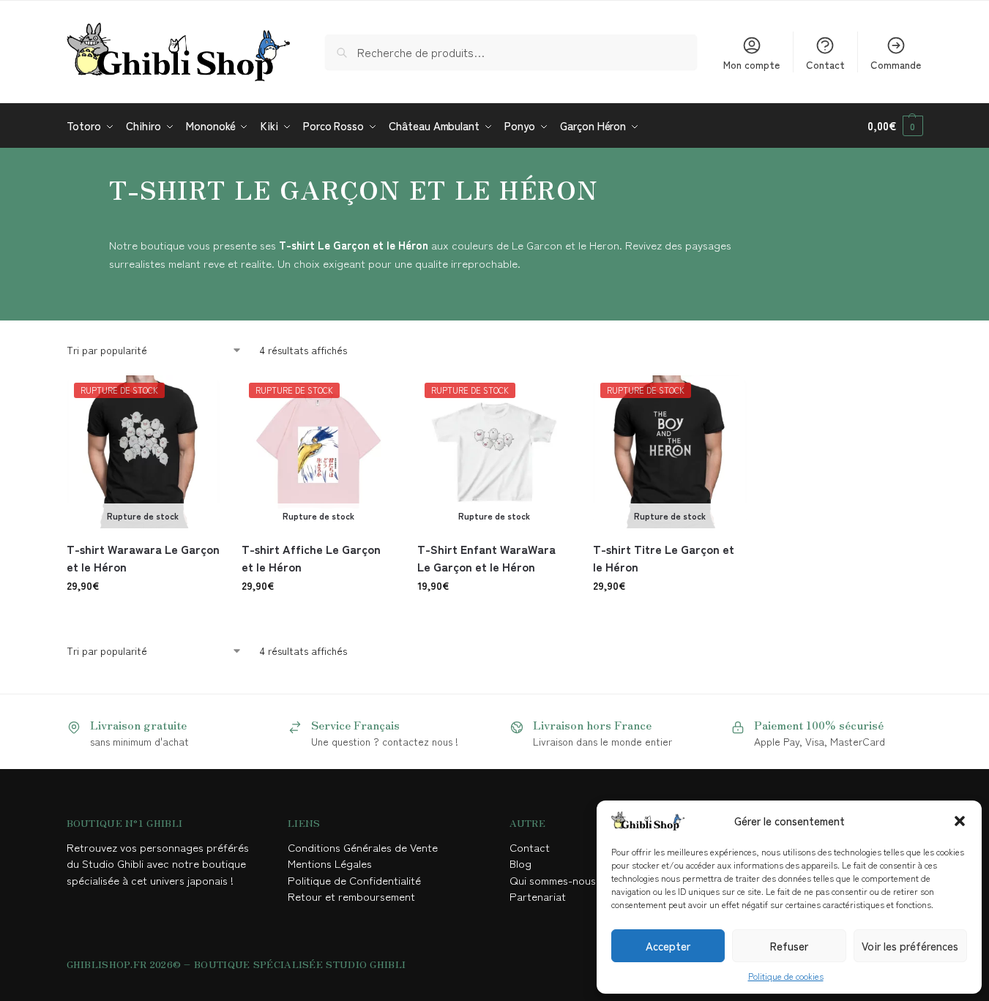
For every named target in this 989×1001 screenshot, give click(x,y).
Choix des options (143, 617)
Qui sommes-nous (554, 880)
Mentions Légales (331, 863)
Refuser (789, 945)
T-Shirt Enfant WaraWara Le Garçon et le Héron (486, 557)
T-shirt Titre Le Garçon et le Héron (663, 557)
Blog (520, 863)
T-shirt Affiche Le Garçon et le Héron (311, 557)
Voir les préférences (910, 945)
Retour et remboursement (351, 896)
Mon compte (751, 64)
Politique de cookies (786, 976)
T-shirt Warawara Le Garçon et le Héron (143, 557)
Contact (825, 64)
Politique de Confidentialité (354, 880)
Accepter (668, 945)
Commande (895, 64)
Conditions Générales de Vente (366, 847)
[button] (959, 821)
